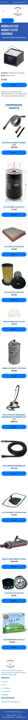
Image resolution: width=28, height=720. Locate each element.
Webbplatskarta (21, 717)
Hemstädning (6, 688)
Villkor (19, 715)
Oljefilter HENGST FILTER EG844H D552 (14, 512)
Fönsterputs (6, 691)
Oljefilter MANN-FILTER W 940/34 (14, 207)
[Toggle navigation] (3, 11)
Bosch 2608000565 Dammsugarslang (14, 466)
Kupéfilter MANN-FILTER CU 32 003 (14, 322)
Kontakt (14, 715)
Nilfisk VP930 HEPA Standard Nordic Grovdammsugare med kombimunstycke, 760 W (14, 417)
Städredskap (12, 73)
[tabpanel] (14, 55)
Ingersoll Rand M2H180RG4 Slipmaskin (14, 559)
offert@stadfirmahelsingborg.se (19, 2)
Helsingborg (5, 2)
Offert (4, 685)
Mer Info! (14, 85)
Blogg (8, 715)
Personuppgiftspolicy (8, 717)
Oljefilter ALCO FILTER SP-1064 (14, 593)
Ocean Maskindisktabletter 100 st (14, 640)
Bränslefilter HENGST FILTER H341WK (14, 368)
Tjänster (5, 681)
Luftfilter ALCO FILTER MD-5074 (14, 292)
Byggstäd (5, 694)
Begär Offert (7, 20)
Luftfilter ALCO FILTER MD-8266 (14, 247)
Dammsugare (20, 73)
